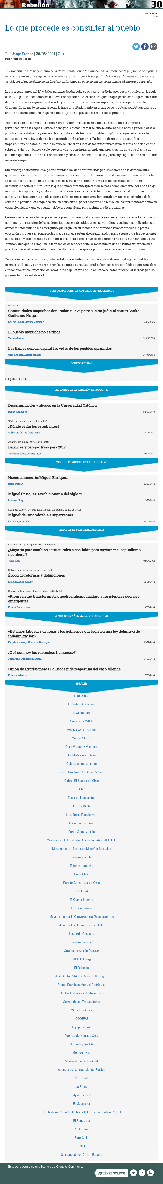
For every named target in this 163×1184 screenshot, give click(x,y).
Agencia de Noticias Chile (82, 1035)
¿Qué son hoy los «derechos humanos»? (42, 652)
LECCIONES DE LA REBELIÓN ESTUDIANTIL (81, 389)
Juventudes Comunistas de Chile (81, 925)
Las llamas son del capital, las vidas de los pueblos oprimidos (60, 348)
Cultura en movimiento (81, 763)
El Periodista (81, 1120)
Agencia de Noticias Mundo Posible (81, 1069)
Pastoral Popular (81, 942)
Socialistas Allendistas (81, 755)
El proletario (81, 891)
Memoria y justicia (81, 1044)
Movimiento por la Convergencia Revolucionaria (81, 916)
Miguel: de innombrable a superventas (40, 514)
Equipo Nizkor (81, 1027)
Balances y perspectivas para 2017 (37, 447)
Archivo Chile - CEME (81, 729)
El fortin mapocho (81, 865)
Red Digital (81, 695)
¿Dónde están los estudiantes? (33, 426)
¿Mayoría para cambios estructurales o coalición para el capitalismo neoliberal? (74, 552)
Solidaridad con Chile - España (81, 1154)
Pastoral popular (81, 857)
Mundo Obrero (81, 738)
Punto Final (81, 1129)
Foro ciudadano (81, 908)
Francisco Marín (17, 675)
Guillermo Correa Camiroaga (24, 432)
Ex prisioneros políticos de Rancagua (29, 642)
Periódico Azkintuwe (81, 704)
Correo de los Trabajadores (81, 1001)
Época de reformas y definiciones (36, 575)
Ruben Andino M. (18, 411)
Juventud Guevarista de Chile (24, 453)
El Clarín (81, 789)
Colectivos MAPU (81, 721)
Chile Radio (81, 1078)
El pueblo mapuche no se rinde (34, 332)
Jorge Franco (22, 53)
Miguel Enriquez (81, 1010)
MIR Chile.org (81, 959)
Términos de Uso (95, 1166)
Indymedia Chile (81, 1095)
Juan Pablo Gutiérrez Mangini (25, 658)
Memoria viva (82, 1052)
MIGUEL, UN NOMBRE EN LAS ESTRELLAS (81, 462)
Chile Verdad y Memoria (81, 746)
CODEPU (81, 1018)
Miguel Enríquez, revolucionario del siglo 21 (45, 493)
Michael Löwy (16, 500)
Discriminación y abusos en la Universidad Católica (52, 405)
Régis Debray (15, 483)
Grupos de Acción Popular (81, 950)
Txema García (16, 338)
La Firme (82, 1086)
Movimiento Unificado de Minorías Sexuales (81, 848)
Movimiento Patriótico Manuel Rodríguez (81, 976)
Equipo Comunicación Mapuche (26, 321)
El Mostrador (81, 1103)
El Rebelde (81, 967)
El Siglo (82, 1146)
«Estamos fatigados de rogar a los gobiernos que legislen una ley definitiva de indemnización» (74, 633)
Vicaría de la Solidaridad (81, 1061)
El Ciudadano (82, 712)
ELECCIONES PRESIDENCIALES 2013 (81, 529)
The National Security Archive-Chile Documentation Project (81, 1112)
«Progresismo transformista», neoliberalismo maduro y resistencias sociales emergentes (73, 598)
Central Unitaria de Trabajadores (82, 993)
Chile (62, 53)
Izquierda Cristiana (81, 933)
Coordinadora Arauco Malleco (24, 354)
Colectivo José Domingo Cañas (81, 772)
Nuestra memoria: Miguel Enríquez (38, 477)
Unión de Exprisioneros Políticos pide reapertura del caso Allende (64, 668)
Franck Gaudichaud (19, 607)
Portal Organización (81, 831)
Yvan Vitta (14, 560)
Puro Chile (81, 1137)
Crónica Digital (81, 806)
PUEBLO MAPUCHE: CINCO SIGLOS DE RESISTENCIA (82, 290)
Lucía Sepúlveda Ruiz (20, 521)
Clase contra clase (81, 823)
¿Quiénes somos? (111, 1173)
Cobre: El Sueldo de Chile (81, 780)
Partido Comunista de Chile (81, 882)
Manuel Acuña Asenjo (20, 581)
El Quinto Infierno (81, 899)
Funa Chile (81, 874)
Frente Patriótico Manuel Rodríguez (81, 984)
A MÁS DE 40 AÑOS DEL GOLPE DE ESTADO (81, 615)
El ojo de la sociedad (82, 797)
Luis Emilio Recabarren (81, 814)
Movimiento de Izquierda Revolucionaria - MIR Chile (82, 840)
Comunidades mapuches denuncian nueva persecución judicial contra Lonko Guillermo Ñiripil (73, 313)
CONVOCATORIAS (81, 363)
